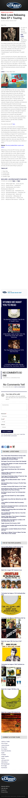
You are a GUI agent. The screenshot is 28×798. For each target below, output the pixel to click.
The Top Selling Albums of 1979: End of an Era (14, 350)
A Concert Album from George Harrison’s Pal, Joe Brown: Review (14, 365)
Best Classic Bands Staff (9, 20)
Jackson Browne (5, 745)
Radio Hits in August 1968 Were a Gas (10, 689)
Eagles (2, 752)
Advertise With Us (5, 786)
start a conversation (19, 387)
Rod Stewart (4, 767)
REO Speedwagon (5, 764)
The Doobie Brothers (6, 750)
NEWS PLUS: (5, 12)
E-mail (2, 419)
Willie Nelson (4, 762)
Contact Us (3, 790)
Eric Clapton (4, 749)
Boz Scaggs (4, 765)
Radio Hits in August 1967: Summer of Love (11, 570)
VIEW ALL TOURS (5, 741)
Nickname (3, 413)
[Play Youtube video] (14, 81)
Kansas (3, 758)
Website (3, 424)
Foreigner (3, 754)
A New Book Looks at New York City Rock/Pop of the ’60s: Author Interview (14, 335)
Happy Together (5, 756)
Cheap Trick (4, 747)
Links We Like (4, 788)
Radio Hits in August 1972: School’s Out (10, 712)
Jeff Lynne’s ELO (5, 760)
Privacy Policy (4, 792)
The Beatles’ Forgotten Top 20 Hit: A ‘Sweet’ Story (14, 320)
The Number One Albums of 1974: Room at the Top (13, 618)
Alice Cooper (4, 743)
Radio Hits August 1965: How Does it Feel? (11, 641)
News (11, 12)
